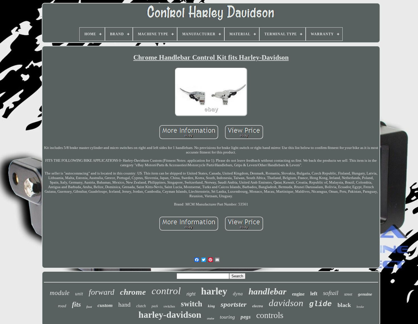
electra (257, 306)
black (344, 305)
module (59, 292)
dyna (238, 293)
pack (155, 306)
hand (124, 304)
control (166, 290)
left (313, 293)
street (348, 294)
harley (214, 291)
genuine (365, 294)
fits (76, 304)
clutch (141, 306)
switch (191, 304)
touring (227, 317)
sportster (234, 304)
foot (89, 306)
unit (79, 293)
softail (330, 293)
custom (105, 305)
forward (101, 292)
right (191, 294)
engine (298, 294)
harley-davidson (169, 315)
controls (270, 315)
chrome (133, 291)
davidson (286, 303)
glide (320, 304)
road (62, 306)
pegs (246, 317)
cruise (210, 318)
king (211, 306)
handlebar (267, 291)
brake (360, 306)
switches (169, 306)
